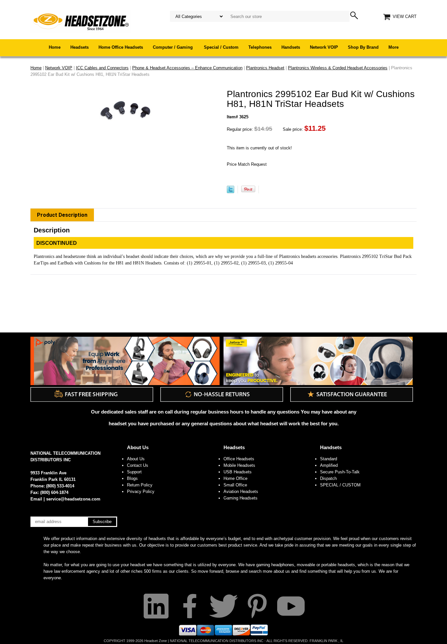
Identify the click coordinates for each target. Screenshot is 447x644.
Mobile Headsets (239, 465)
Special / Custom (221, 47)
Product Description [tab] (62, 215)
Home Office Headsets (120, 47)
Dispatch (328, 478)
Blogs (132, 478)
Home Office (235, 478)
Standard (328, 458)
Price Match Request (247, 164)
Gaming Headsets (241, 498)
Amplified (329, 465)
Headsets (79, 47)
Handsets (290, 47)
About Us (138, 447)
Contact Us (137, 465)
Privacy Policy (140, 491)
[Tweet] (230, 191)
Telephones (260, 47)
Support (134, 471)
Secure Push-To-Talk (340, 471)
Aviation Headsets (241, 491)
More (393, 47)
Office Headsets (239, 458)
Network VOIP (324, 47)
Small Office (235, 485)
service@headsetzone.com (73, 499)
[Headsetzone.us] (80, 21)
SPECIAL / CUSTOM (340, 485)
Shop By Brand (363, 47)
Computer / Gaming (173, 47)
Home (55, 47)
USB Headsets (238, 471)
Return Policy (139, 485)
